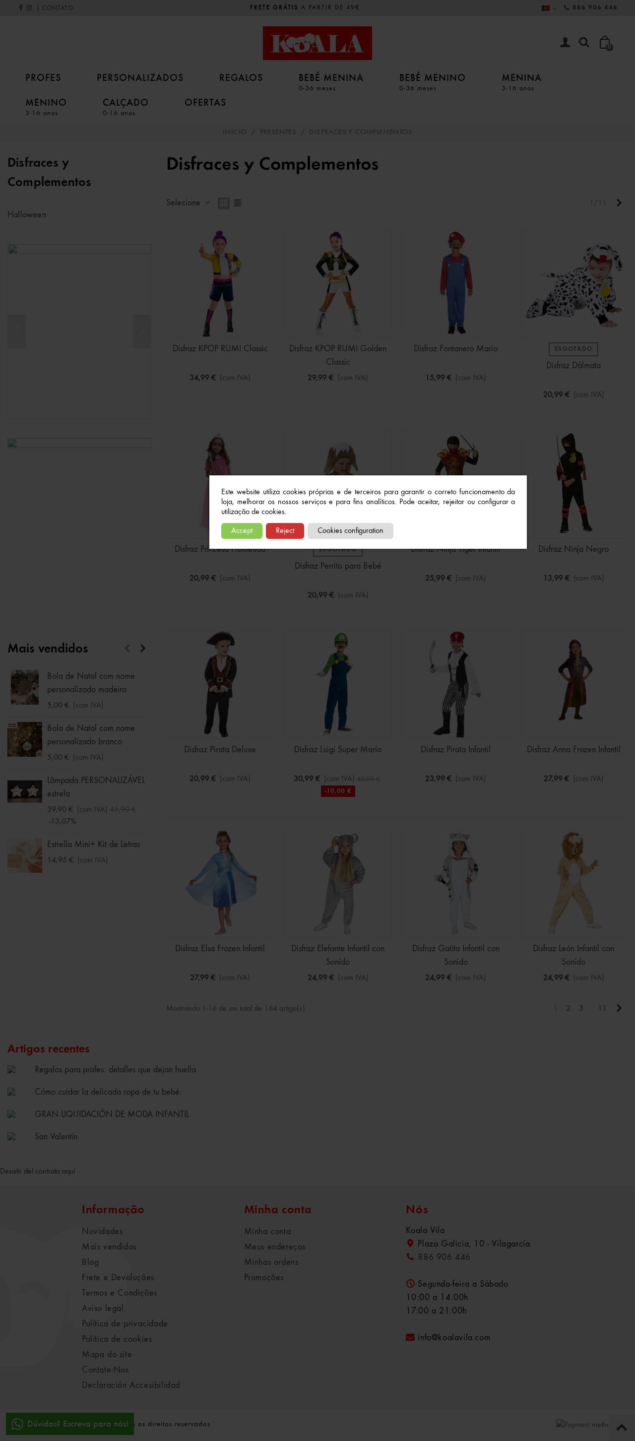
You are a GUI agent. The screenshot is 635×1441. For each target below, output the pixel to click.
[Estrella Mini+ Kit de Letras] (24, 855)
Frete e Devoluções (118, 1277)
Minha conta (267, 1231)
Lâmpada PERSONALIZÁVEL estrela (96, 787)
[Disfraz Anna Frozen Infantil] (574, 684)
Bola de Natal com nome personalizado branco (91, 735)
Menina (522, 81)
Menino (46, 106)
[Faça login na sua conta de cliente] (565, 43)
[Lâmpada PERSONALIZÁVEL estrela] (24, 791)
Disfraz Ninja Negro (573, 549)
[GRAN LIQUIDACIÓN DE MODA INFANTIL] (18, 1114)
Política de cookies (117, 1339)
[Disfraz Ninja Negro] (574, 484)
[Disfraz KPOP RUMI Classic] (220, 283)
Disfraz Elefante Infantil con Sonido (337, 955)
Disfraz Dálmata (573, 365)
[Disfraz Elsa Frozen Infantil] (220, 883)
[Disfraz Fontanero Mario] (455, 283)
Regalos (241, 77)
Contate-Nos (105, 1370)
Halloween (26, 214)
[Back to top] (621, 1427)
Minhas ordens (271, 1262)
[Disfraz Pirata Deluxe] (220, 684)
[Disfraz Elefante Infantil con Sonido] (338, 883)
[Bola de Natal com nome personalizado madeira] (24, 687)
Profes (43, 77)
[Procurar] (583, 43)
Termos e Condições (119, 1293)
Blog (90, 1262)
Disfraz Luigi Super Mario (337, 749)
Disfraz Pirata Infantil (456, 749)
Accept (242, 531)
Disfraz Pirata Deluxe (220, 749)
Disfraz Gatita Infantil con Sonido (456, 955)
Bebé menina (331, 81)
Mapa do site (107, 1354)
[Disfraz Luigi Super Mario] (338, 684)
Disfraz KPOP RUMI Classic (220, 348)
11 (602, 1009)
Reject (285, 531)
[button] (142, 331)
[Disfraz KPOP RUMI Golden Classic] (338, 283)
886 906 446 (595, 7)
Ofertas (205, 102)
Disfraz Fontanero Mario (456, 348)
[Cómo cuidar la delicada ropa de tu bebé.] (18, 1092)
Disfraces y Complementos (49, 173)
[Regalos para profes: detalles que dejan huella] (18, 1069)
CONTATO (57, 8)
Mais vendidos (47, 649)
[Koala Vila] (317, 43)
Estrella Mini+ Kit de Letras (93, 844)
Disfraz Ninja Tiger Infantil (456, 549)
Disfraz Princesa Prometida (220, 549)
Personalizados (140, 77)
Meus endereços (275, 1247)
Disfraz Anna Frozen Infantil (574, 749)
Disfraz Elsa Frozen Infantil (220, 948)
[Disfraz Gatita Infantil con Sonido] (455, 883)
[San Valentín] (18, 1136)
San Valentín (56, 1136)
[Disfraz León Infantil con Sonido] (574, 883)
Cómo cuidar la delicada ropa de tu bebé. (108, 1092)
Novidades (102, 1231)
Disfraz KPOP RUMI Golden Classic (337, 355)
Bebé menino (432, 81)
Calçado (126, 106)
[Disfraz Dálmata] (574, 283)
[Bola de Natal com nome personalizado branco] (24, 739)
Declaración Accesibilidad (131, 1385)
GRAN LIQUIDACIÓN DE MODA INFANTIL (112, 1114)
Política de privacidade (125, 1323)
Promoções (264, 1277)
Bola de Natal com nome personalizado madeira (91, 683)
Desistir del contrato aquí (37, 1172)
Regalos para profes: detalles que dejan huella (115, 1069)
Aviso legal (103, 1308)
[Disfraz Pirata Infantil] (455, 684)
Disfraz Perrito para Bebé (338, 566)
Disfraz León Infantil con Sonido (573, 955)
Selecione (184, 202)
